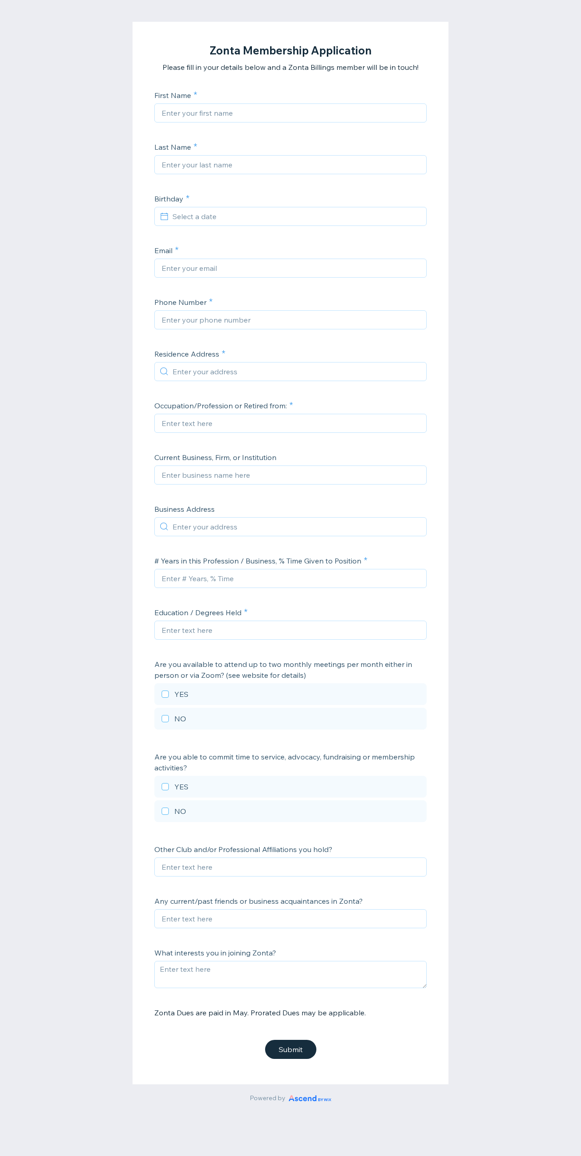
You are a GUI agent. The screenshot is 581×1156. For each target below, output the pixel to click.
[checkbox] (290, 695)
